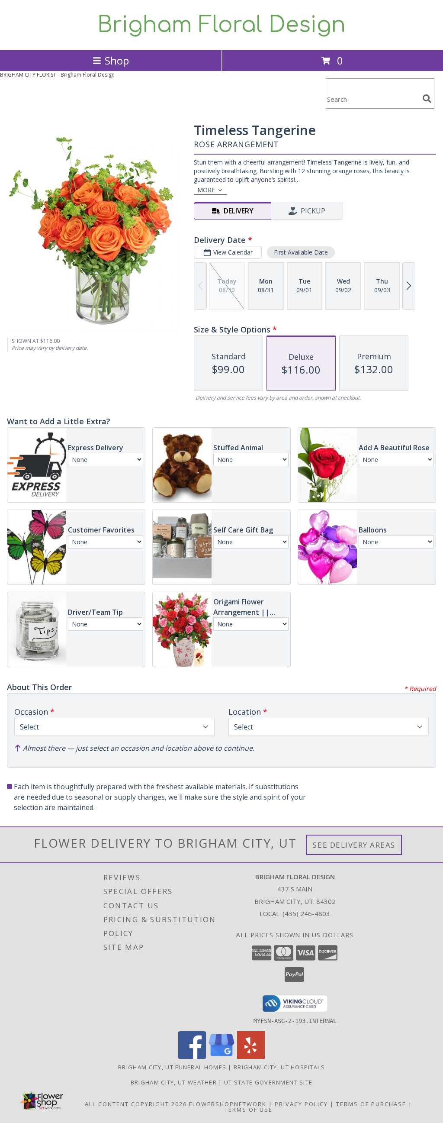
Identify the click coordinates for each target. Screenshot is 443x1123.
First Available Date (301, 252)
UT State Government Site (268, 1082)
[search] (427, 98)
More (206, 190)
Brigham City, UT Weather (174, 1082)
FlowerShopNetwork (227, 1104)
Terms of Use (249, 1109)
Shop (117, 60)
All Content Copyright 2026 (136, 1104)
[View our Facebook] (192, 1056)
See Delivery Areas (354, 845)
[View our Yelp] (251, 1056)
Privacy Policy (301, 1104)
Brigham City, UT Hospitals (279, 1067)
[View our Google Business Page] (221, 1056)
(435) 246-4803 (306, 913)
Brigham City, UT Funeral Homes (172, 1067)
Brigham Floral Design (221, 25)
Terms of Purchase (371, 1104)
